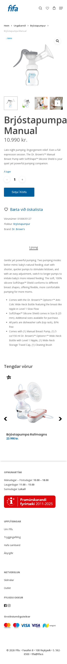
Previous (12, 421)
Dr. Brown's (18, 229)
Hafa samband (12, 545)
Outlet (7, 588)
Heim (6, 25)
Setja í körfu (19, 192)
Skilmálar (9, 580)
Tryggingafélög (12, 537)
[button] (61, 8)
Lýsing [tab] (33, 247)
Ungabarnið (20, 25)
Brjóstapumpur (38, 25)
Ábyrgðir (8, 553)
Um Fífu (8, 529)
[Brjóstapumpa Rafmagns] (33, 402)
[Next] (57, 103)
